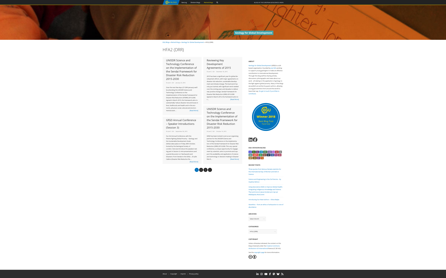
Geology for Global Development (192, 42)
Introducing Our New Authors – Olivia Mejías (264, 199)
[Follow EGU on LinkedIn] (257, 274)
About (165, 274)
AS (250, 152)
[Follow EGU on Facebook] (270, 274)
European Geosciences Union (273, 2)
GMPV (255, 155)
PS (276, 155)
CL (257, 152)
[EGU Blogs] (171, 4)
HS (260, 155)
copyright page (259, 252)
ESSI (269, 152)
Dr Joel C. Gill (170, 83)
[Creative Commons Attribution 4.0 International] (250, 258)
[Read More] (194, 110)
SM (280, 155)
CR (261, 152)
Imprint (183, 274)
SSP (250, 158)
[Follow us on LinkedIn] (251, 139)
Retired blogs (208, 2)
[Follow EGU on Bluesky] (278, 274)
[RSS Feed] (282, 274)
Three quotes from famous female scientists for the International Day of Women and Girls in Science (265, 171)
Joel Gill (273, 68)
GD (277, 152)
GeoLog (184, 2)
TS (262, 158)
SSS (255, 158)
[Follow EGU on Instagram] (261, 274)
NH (264, 155)
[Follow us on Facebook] (255, 139)
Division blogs (195, 2)
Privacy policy (193, 274)
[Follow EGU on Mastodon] (274, 274)
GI (280, 152)
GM (250, 155)
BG (254, 152)
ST (258, 158)
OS (272, 155)
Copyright (173, 274)
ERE (265, 152)
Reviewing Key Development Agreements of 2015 (219, 64)
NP (268, 155)
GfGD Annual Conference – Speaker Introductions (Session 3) (181, 123)
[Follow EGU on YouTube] (265, 274)
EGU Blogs (166, 42)
